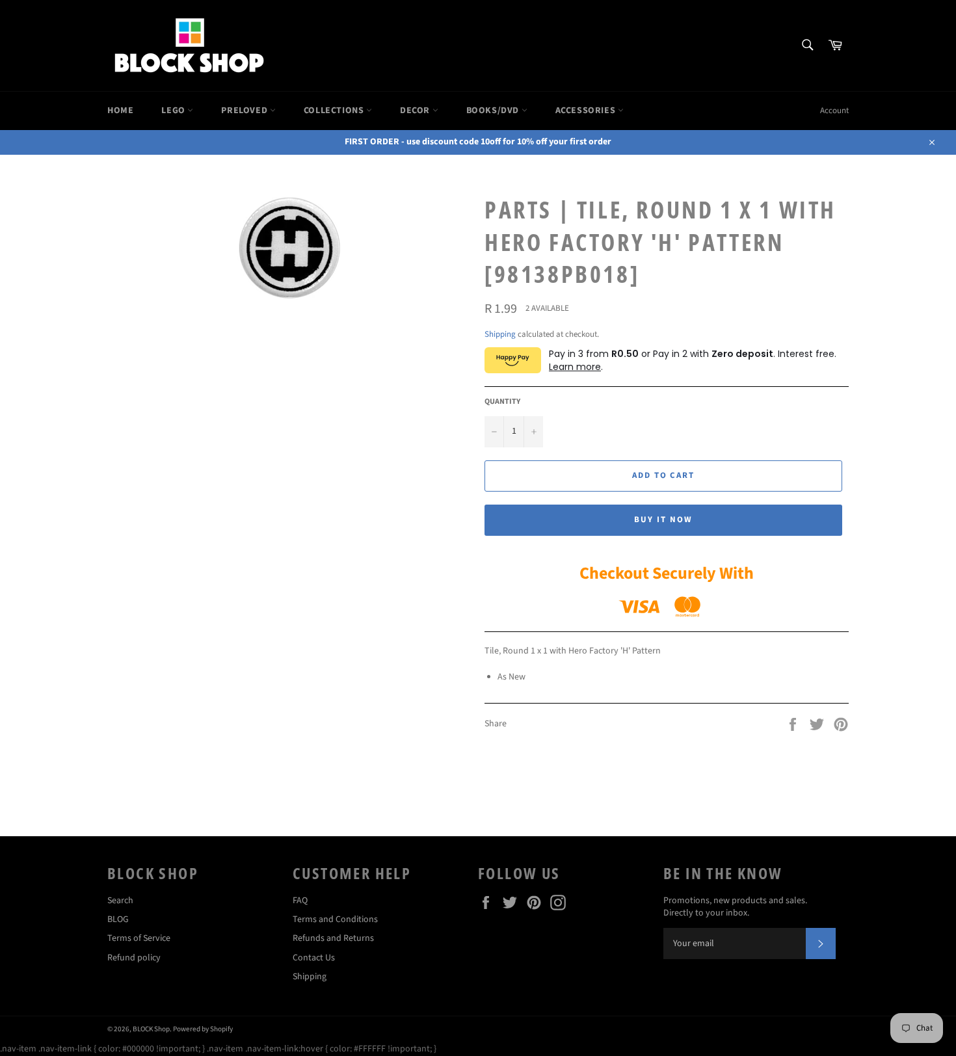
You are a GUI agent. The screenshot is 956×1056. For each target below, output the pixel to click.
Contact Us (314, 957)
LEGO (174, 110)
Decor (416, 110)
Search (120, 900)
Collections (335, 110)
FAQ (300, 900)
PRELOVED (245, 110)
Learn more (575, 366)
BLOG (118, 919)
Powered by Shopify (203, 1029)
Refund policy (134, 957)
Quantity (502, 402)
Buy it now (663, 519)
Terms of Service (138, 938)
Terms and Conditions (335, 919)
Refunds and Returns (333, 938)
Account (834, 110)
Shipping (500, 334)
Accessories (586, 110)
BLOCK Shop (151, 1029)
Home (120, 110)
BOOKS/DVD (494, 110)
